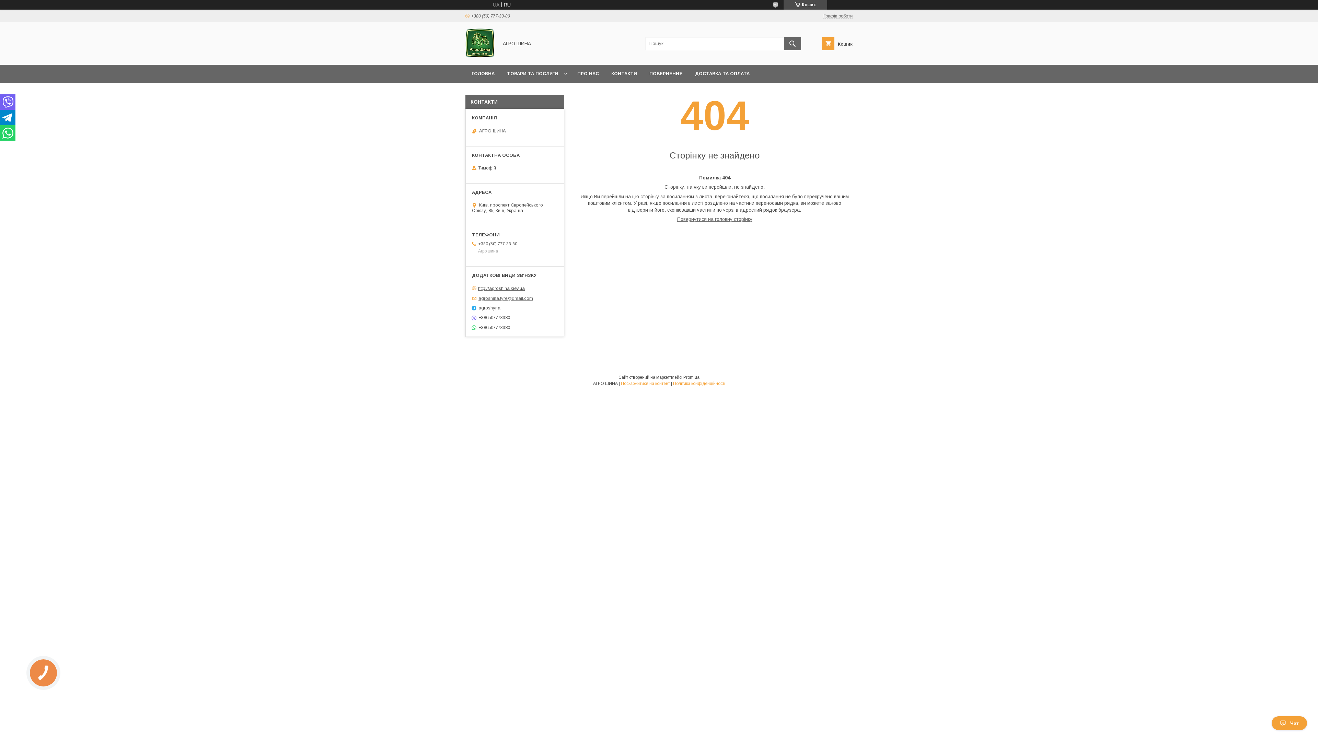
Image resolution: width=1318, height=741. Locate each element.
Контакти (624, 73)
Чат (1294, 723)
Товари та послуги (532, 73)
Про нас (588, 73)
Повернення (666, 73)
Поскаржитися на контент (645, 383)
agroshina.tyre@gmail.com (505, 298)
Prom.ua (691, 377)
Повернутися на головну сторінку (714, 219)
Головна (483, 73)
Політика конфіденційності (699, 383)
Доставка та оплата (722, 73)
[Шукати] (792, 43)
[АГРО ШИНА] (480, 56)
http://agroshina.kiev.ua (501, 288)
